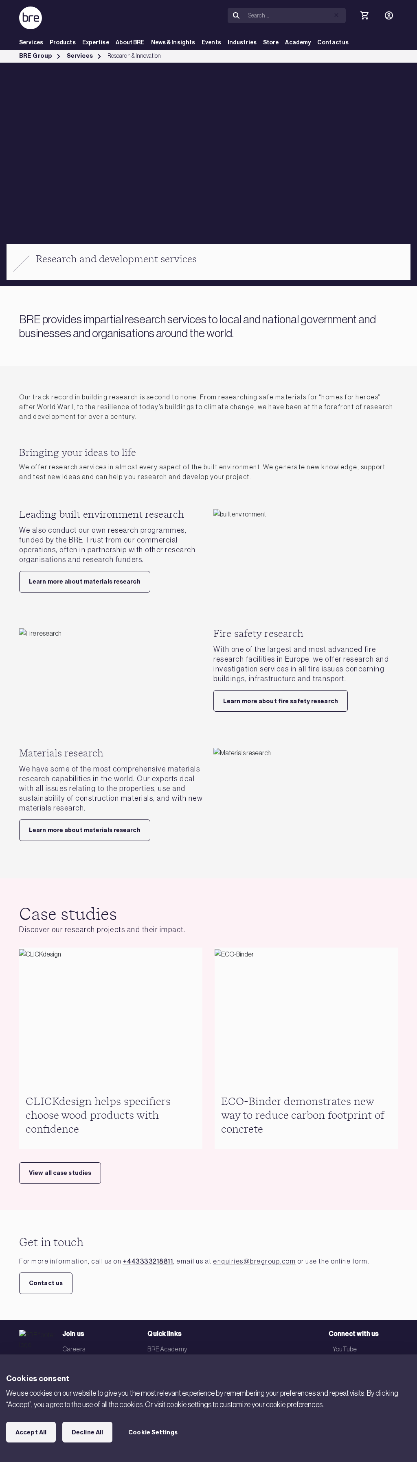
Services (31, 42)
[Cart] (364, 15)
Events (211, 42)
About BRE (130, 42)
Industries (242, 42)
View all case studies (60, 1173)
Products (63, 42)
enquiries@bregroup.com (254, 1261)
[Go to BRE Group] (30, 18)
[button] (336, 15)
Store (271, 42)
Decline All (87, 1432)
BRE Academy (167, 1349)
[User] (389, 15)
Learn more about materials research (84, 581)
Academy (298, 42)
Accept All (30, 1432)
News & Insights (173, 42)
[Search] (236, 16)
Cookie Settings (153, 1432)
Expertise (95, 42)
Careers (73, 1349)
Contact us (333, 42)
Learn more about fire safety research (280, 701)
